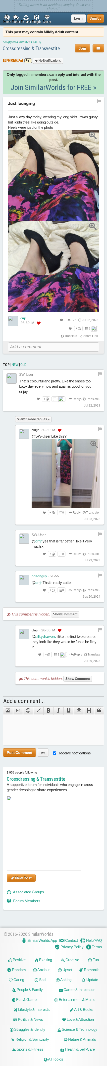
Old (23, 365)
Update (92, 980)
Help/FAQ (93, 940)
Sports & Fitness (29, 1049)
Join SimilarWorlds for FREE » (53, 87)
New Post (23, 878)
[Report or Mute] (99, 101)
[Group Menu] (98, 48)
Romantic (91, 970)
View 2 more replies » (33, 419)
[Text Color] (38, 710)
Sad (42, 980)
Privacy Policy (72, 947)
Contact (71, 940)
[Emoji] (28, 710)
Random (18, 970)
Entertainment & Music (76, 999)
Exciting (45, 960)
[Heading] (89, 710)
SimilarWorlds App (42, 940)
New (15, 365)
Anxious (44, 970)
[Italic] (59, 710)
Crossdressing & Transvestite (31, 48)
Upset (67, 970)
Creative (72, 960)
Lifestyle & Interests (33, 1009)
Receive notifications (74, 753)
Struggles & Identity (15, 42)
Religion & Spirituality (32, 1039)
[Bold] (48, 710)
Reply (76, 399)
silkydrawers (45, 636)
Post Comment (19, 752)
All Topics (55, 1059)
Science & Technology (79, 1029)
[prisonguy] (24, 580)
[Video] (18, 710)
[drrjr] (13, 321)
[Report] (100, 373)
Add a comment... (24, 700)
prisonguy (39, 576)
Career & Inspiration (79, 989)
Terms (96, 947)
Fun (95, 960)
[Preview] (43, 752)
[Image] (8, 710)
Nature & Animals (81, 1039)
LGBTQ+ (37, 42)
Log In (78, 18)
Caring (18, 980)
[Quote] (99, 710)
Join (82, 48)
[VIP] (39, 323)
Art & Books (83, 1009)
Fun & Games (27, 999)
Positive (19, 960)
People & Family (29, 989)
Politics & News (30, 1019)
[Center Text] (79, 710)
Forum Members (26, 901)
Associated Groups (28, 892)
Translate (70, 336)
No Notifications (49, 60)
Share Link (90, 336)
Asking (65, 980)
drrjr (23, 318)
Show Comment (65, 614)
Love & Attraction (80, 1019)
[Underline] (68, 710)
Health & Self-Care (79, 1049)
